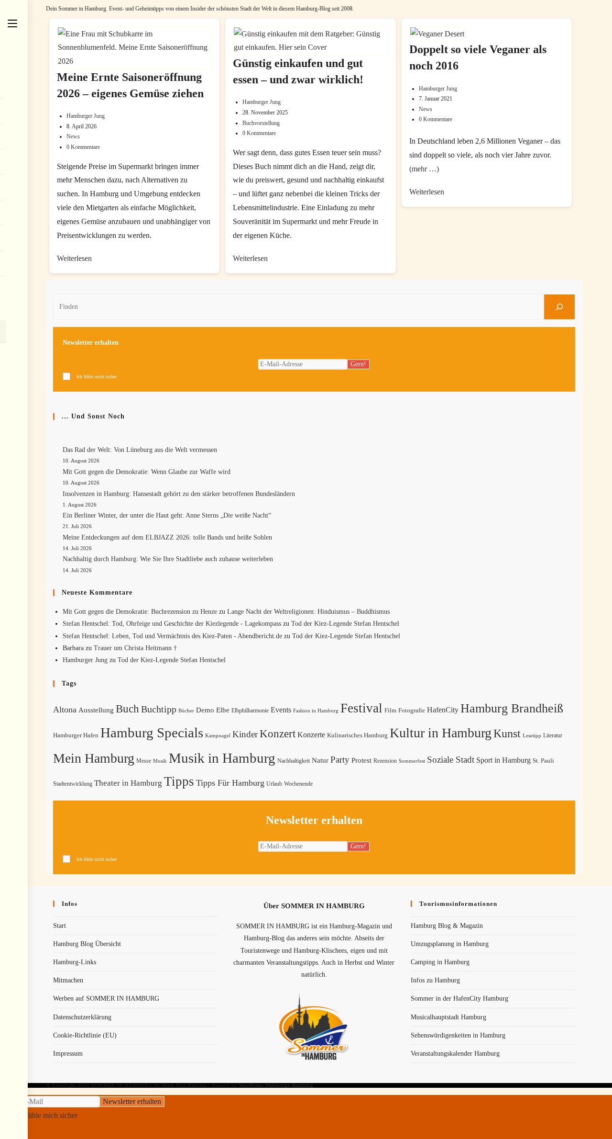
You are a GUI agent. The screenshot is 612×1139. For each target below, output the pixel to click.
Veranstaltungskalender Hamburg (455, 1053)
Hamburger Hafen (75, 735)
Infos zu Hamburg (435, 980)
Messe (143, 760)
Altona (64, 709)
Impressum (68, 1053)
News (73, 136)
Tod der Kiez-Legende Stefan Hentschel (345, 623)
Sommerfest (412, 761)
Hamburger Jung (85, 116)
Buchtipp (158, 709)
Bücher (186, 710)
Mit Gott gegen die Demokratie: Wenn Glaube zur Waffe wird (146, 471)
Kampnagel (217, 735)
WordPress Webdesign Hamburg (276, 1085)
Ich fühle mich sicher (96, 376)
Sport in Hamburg (503, 760)
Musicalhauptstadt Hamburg (448, 1017)
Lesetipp (532, 735)
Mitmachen (68, 980)
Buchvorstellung (261, 123)
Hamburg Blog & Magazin (447, 925)
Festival (361, 708)
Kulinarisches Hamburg (357, 735)
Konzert (277, 734)
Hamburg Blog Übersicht (87, 943)
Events (281, 710)
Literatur (552, 735)
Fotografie (411, 710)
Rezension (385, 760)
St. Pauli (543, 760)
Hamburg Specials (151, 732)
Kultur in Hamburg (441, 732)
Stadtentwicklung (72, 784)
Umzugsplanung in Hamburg (450, 943)
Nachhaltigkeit (293, 761)
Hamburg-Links (74, 962)
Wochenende (298, 784)
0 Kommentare (83, 147)
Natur (320, 760)
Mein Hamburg (93, 758)
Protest (361, 760)
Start (59, 925)
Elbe (223, 710)
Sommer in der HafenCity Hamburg (459, 998)
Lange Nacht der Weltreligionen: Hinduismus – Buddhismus (308, 611)
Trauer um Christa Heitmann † (135, 648)
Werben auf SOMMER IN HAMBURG (106, 998)
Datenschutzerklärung (82, 1017)
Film (390, 710)
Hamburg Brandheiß (511, 708)
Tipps (179, 781)
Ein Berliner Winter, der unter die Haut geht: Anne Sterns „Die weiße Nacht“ (167, 515)
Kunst (507, 733)
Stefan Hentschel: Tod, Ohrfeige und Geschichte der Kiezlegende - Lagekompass (172, 623)
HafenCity (443, 710)
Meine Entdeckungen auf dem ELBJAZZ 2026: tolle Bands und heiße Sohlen (167, 537)
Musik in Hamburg (222, 758)
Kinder (245, 734)
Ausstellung (96, 710)
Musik (160, 761)
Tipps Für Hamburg (230, 783)
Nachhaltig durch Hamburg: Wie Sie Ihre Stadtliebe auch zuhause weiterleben (168, 559)
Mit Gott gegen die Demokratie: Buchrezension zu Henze (140, 611)
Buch (127, 709)
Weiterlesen (74, 258)
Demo (205, 710)
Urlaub (274, 783)
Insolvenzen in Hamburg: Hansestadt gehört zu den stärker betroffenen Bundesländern (179, 493)
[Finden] (559, 307)
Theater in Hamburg (128, 783)
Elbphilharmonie (250, 711)
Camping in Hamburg (440, 962)
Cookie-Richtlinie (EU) (85, 1035)
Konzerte (311, 735)
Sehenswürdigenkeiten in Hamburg (458, 1035)
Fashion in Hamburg (316, 710)
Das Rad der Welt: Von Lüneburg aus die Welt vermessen (140, 449)
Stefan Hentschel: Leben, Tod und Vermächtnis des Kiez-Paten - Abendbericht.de (172, 636)
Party (340, 760)
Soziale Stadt (450, 760)
